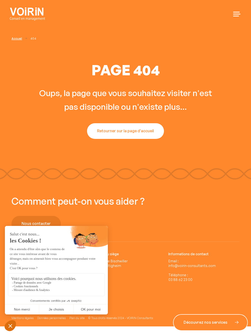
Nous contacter (36, 223)
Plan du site (77, 318)
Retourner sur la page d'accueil (125, 131)
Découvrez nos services (138, 223)
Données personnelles (51, 318)
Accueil (17, 38)
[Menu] (236, 14)
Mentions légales (23, 318)
